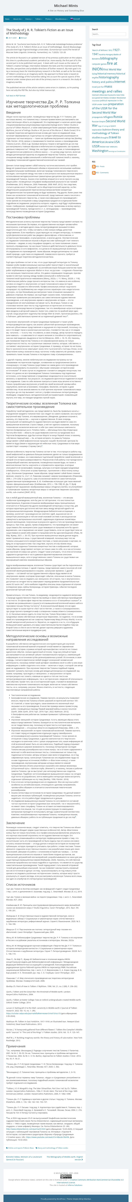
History (28, 19)
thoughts (105, 137)
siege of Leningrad (104, 126)
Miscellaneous (60, 19)
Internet (119, 82)
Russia (117, 117)
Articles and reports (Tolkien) (18, 1148)
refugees (108, 116)
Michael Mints (66, 6)
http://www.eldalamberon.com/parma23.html (26, 1129)
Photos (48, 19)
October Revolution (117, 98)
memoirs (96, 95)
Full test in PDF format (15, 95)
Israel (94, 87)
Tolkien (38, 19)
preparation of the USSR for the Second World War (108, 108)
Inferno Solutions (75, 1185)
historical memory (106, 73)
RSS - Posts (100, 166)
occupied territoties (100, 98)
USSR (95, 146)
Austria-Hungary (106, 54)
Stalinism (106, 129)
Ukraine (109, 142)
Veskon (103, 146)
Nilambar (87, 1199)
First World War (112, 69)
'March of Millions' (100, 50)
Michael (24, 38)
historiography (109, 77)
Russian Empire (99, 121)
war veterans (111, 146)
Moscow (103, 95)
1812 (110, 50)
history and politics (103, 81)
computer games (99, 64)
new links (120, 95)
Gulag (94, 73)
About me (17, 19)
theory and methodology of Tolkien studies (53, 1148)
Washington (100, 151)
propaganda (97, 117)
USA (117, 142)
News (7, 19)
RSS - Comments (102, 172)
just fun (100, 87)
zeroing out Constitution (117, 151)
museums (111, 95)
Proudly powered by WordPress (53, 1199)
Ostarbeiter (96, 101)
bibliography (109, 58)
